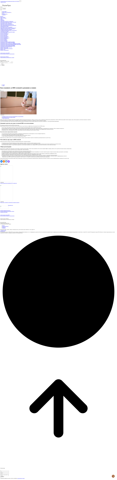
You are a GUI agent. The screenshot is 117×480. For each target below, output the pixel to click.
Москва (3, 225)
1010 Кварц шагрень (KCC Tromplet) (6, 29)
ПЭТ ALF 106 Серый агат (4, 36)
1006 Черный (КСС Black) (4, 26)
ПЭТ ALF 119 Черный (3, 41)
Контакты (10, 1)
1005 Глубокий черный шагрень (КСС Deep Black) (8, 25)
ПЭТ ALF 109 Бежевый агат (4, 37)
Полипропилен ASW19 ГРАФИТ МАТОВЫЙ (7, 45)
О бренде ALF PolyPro (15, 1)
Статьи (8, 1)
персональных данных (21, 478)
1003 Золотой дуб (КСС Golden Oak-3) (6, 23)
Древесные (2, 19)
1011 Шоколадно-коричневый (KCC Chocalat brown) (8, 30)
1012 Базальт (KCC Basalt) (4, 31)
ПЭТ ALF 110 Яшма (3, 39)
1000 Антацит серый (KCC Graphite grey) (6, 21)
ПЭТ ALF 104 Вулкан (3, 35)
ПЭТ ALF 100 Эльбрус (4, 32)
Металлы (1, 16)
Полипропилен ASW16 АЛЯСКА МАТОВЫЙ (7, 42)
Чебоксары (4, 227)
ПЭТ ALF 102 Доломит (4, 34)
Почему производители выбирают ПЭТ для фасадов (8, 183)
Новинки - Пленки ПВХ (4, 47)
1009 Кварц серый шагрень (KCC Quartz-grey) (7, 28)
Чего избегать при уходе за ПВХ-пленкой (8, 117)
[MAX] (8, 161)
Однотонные (2, 20)
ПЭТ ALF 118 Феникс (3, 40)
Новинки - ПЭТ (2, 49)
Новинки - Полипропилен (4, 50)
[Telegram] (6, 161)
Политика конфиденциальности (5, 210)
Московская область (5, 226)
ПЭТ (3, 13)
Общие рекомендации (5, 118)
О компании (2, 1)
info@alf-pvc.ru (2, 231)
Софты (1, 18)
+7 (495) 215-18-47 (3, 230)
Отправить (2, 476)
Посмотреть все (10, 205)
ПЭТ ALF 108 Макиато (4, 38)
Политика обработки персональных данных (7, 211)
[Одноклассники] (4, 161)
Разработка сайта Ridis (3, 212)
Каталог (4, 8)
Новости (5, 1)
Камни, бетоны (2, 17)
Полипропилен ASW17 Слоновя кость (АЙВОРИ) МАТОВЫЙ (10, 43)
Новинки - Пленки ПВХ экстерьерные (6, 48)
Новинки (3, 14)
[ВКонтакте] (1, 161)
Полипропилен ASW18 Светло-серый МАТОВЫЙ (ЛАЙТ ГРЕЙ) (10, 44)
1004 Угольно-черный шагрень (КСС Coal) (7, 24)
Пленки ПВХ (4, 11)
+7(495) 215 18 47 (3, 2)
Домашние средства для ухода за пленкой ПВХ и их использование (12, 116)
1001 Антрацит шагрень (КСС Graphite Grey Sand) (8, 22)
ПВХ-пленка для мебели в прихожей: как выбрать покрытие (9, 202)
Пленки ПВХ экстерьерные (6, 12)
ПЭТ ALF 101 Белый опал (4, 33)
